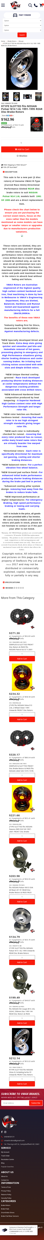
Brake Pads (5, 1209)
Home (3, 41)
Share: (4, 116)
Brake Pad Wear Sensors (10, 1216)
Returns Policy (6, 1194)
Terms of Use (6, 1187)
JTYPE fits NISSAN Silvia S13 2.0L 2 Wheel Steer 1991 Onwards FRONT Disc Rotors (21, 707)
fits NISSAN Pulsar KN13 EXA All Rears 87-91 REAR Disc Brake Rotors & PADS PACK (21, 890)
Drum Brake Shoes (7, 1212)
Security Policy (6, 1198)
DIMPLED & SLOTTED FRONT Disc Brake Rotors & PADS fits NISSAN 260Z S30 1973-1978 (21, 768)
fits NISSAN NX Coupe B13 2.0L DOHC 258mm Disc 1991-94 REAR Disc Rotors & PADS (22, 1011)
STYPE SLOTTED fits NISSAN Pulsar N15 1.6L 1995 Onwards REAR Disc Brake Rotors (22, 950)
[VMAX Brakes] (15, 5)
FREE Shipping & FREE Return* (15, 165)
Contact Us (5, 1180)
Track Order (5, 1156)
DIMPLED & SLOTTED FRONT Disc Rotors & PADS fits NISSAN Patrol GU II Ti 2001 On (21, 648)
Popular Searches (7, 1167)
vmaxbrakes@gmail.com (14, 1140)
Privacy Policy (6, 1191)
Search (22, 35)
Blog (2, 1163)
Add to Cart (23, 149)
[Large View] (5, 96)
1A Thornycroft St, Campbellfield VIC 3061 (22, 1144)
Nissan (21, 41)
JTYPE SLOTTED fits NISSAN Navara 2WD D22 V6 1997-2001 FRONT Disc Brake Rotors (20, 830)
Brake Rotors (12, 41)
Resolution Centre (7, 1159)
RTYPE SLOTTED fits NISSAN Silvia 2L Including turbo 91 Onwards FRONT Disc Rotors (21, 1072)
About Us (4, 1176)
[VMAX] (32, 627)
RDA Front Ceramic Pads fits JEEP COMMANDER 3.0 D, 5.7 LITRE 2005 (21, 1230)
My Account (5, 1152)
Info (13, 127)
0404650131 (9, 1136)
